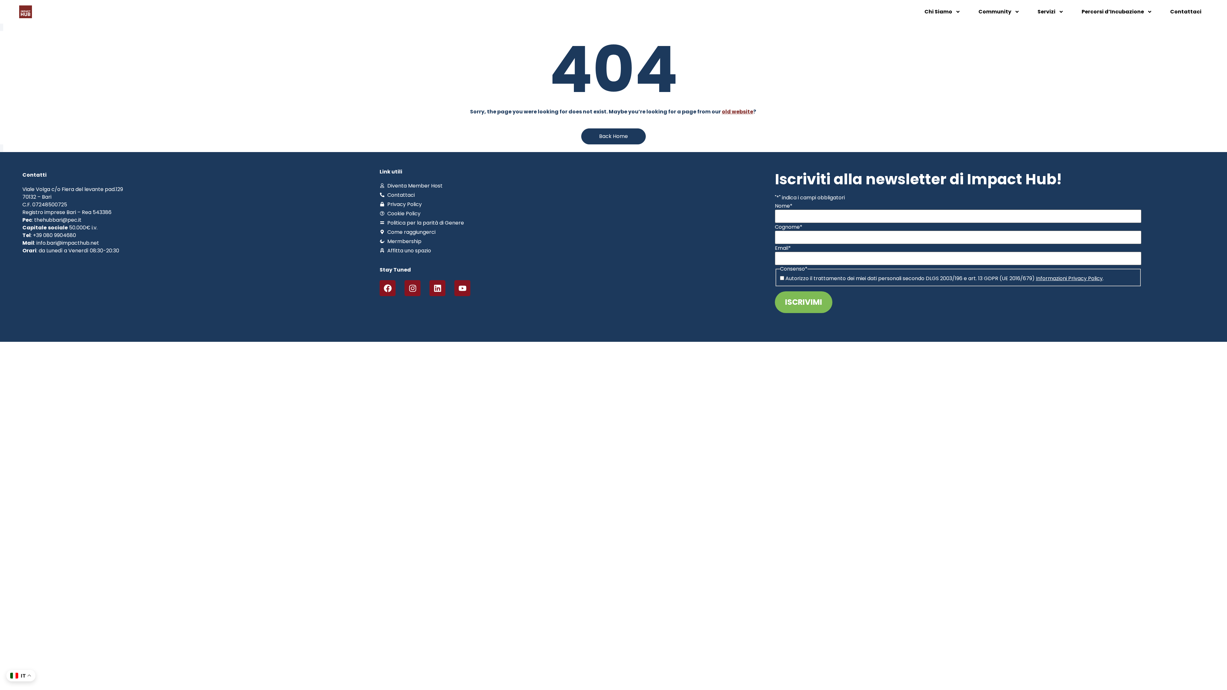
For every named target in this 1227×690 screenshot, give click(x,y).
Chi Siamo (938, 11)
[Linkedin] (437, 288)
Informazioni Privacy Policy (1069, 278)
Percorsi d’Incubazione (1113, 11)
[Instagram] (413, 288)
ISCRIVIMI (803, 302)
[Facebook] (388, 288)
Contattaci (1185, 11)
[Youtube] (462, 288)
